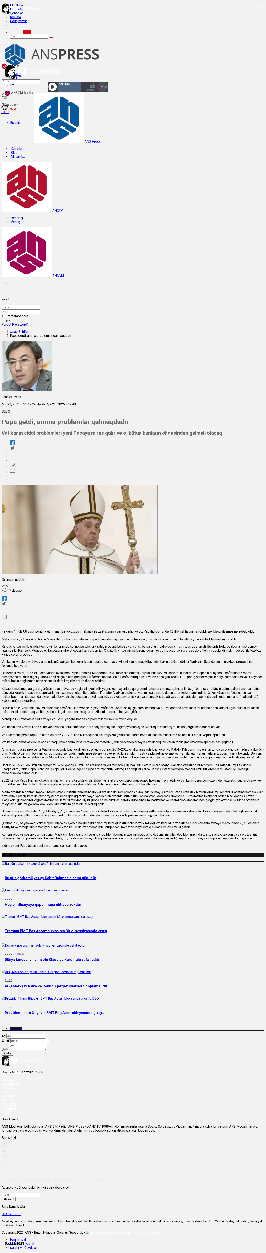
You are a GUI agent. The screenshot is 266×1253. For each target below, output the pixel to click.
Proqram (10, 1108)
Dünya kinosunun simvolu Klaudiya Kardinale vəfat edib (52, 959)
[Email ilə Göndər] (12, 472)
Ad (4, 1036)
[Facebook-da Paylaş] (12, 444)
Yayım (8, 1076)
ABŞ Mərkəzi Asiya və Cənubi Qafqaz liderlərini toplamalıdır (56, 986)
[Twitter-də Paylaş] (12, 449)
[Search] (27, 32)
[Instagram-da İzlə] (4, 1165)
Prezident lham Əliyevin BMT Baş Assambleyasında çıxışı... (55, 1013)
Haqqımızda (18, 21)
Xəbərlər (16, 149)
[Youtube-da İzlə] (4, 1159)
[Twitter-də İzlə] (4, 1152)
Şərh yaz (16, 1028)
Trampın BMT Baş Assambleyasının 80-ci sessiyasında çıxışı (56, 931)
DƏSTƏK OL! (11, 1214)
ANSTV (57, 211)
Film (7, 1112)
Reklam (15, 17)
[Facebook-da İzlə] (4, 1147)
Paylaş (7, 1053)
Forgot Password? (15, 324)
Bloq (13, 153)
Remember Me (17, 316)
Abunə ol (8, 1199)
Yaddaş (19, 953)
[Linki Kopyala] (12, 466)
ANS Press (92, 141)
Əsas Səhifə (19, 332)
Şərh (5, 1049)
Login (6, 320)
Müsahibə (17, 157)
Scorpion (155, 1233)
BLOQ (6, 412)
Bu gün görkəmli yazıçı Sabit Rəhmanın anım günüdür (50, 878)
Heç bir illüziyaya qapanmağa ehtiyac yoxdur (43, 904)
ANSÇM (58, 276)
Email (6, 1041)
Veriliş (15, 222)
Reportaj (16, 218)
